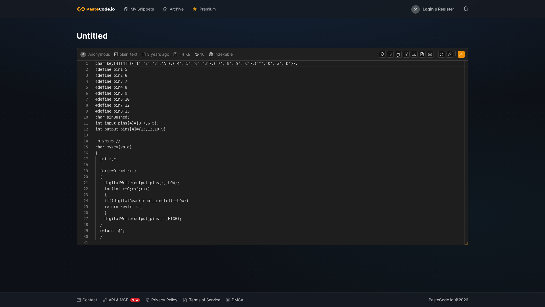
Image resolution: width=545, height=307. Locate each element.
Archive (177, 9)
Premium (208, 9)
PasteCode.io (441, 299)
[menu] (272, 9)
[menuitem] (98, 9)
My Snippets (142, 9)
